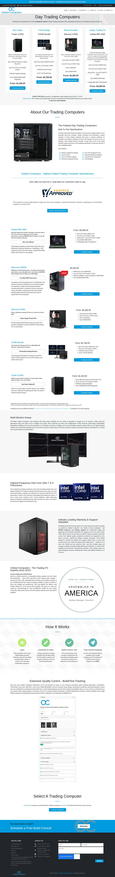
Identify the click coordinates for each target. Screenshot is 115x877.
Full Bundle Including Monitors (28, 351)
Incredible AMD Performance (28, 278)
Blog (101, 10)
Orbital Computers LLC (65, 873)
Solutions (73, 10)
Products (83, 10)
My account (88, 5)
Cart (95, 5)
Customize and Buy (17, 88)
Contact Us (109, 10)
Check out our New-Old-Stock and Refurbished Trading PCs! (52, 408)
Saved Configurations (105, 5)
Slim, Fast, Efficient (28, 242)
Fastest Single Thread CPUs (28, 318)
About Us (93, 10)
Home (65, 10)
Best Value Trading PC (28, 384)
